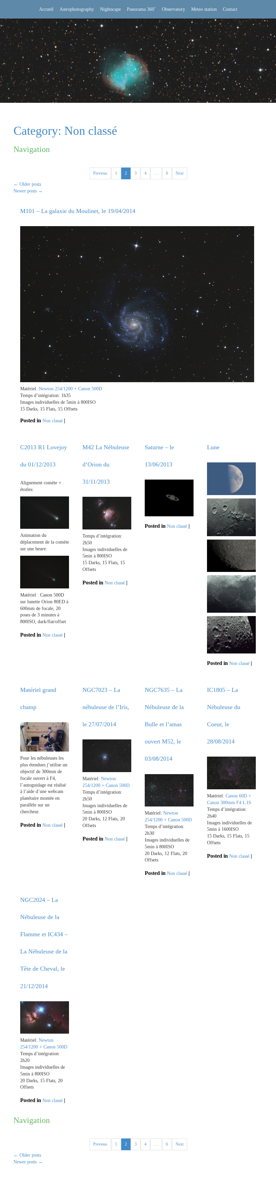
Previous (100, 173)
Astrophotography (77, 9)
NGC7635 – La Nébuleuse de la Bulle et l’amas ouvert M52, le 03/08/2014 (164, 724)
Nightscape (110, 9)
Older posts (27, 184)
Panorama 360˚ (141, 9)
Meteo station (204, 9)
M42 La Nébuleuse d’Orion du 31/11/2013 (105, 464)
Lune (213, 447)
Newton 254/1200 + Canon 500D (70, 388)
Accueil (46, 9)
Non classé (52, 420)
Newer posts (28, 190)
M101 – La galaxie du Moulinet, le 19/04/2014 (77, 211)
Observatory (173, 9)
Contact (230, 9)
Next (179, 173)
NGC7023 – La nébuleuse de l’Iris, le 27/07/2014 (105, 707)
